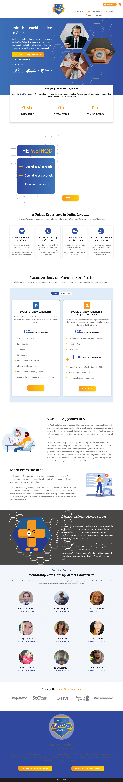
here (92, 378)
